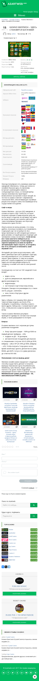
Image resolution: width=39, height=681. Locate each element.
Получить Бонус (19, 594)
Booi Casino (12, 540)
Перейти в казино (27, 90)
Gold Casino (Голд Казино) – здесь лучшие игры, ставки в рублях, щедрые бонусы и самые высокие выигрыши (11, 436)
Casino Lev (12, 543)
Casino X (11, 553)
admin (14, 34)
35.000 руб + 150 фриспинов (19, 615)
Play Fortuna (13, 550)
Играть (33, 530)
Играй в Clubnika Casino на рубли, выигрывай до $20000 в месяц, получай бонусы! (29, 407)
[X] (6, 567)
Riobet (11, 530)
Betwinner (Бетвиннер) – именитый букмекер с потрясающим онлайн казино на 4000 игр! (29, 436)
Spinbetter (12, 533)
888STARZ (12, 560)
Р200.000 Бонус (19, 586)
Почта (4, 461)
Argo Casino (10, 654)
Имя (4, 454)
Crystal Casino (10, 637)
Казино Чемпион (14, 556)
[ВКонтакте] (3, 567)
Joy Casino (12, 546)
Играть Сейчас (19, 77)
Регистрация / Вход (30, 12)
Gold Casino (13, 536)
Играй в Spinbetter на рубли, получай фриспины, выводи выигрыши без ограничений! (10, 407)
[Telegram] (9, 567)
